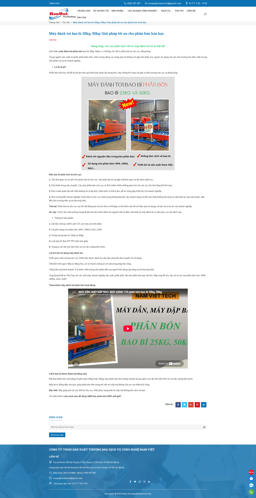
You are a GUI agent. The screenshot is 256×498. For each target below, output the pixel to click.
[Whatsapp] (139, 481)
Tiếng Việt (54, 3)
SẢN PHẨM (117, 10)
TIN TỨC (179, 10)
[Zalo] (251, 485)
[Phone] (251, 492)
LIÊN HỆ (191, 10)
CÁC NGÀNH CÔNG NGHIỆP (142, 10)
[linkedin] (149, 481)
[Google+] (191, 405)
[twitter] (135, 481)
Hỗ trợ (251, 472)
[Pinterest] (197, 405)
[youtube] (144, 481)
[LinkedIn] (203, 405)
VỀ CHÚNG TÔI (101, 10)
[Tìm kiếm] (205, 14)
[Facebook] (178, 405)
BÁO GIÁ (81, 17)
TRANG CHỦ (83, 10)
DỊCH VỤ (165, 10)
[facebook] (130, 481)
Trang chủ (54, 22)
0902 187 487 (134, 3)
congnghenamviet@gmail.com (164, 3)
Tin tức (66, 22)
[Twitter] (184, 405)
